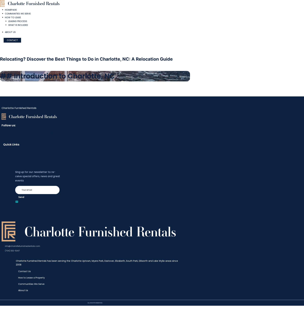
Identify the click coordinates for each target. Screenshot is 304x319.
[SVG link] (30, 4)
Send (21, 197)
